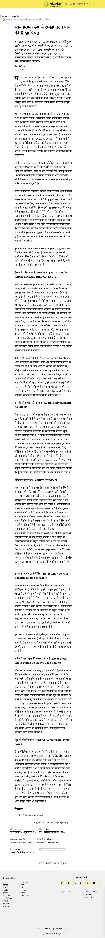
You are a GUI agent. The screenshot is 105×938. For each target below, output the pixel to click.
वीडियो (5, 901)
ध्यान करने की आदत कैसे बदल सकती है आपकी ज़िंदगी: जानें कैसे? (34, 842)
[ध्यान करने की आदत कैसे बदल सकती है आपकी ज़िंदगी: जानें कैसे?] (19, 839)
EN (66, 4)
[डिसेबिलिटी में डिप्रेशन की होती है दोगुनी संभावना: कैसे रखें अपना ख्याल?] (45, 839)
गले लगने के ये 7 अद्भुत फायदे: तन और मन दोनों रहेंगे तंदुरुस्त (32, 832)
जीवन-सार (25, 896)
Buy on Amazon (7, 905)
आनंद (5, 882)
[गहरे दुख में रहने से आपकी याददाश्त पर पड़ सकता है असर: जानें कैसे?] (18, 849)
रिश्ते (23, 888)
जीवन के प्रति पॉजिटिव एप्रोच (28, 533)
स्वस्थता (10, 20)
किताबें (5, 893)
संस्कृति (5, 888)
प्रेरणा (23, 893)
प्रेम (23, 885)
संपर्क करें (48, 928)
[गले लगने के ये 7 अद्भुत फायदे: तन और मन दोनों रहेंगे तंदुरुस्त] (16, 829)
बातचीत (5, 890)
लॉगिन (39, 815)
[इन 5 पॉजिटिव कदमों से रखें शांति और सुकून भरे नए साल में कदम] (44, 829)
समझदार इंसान (27, 708)
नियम (69, 928)
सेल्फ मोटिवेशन (21, 752)
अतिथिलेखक (7, 898)
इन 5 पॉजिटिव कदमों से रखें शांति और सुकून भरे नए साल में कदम (62, 832)
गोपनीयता (59, 928)
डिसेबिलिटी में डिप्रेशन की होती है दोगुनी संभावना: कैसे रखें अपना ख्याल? (63, 842)
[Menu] (6, 3)
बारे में (39, 928)
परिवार (24, 890)
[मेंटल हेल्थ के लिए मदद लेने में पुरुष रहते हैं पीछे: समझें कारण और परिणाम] (52, 850)
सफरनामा (6, 896)
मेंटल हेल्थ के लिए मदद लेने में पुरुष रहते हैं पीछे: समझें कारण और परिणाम (65, 863)
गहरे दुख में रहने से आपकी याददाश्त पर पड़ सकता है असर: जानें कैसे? (34, 853)
